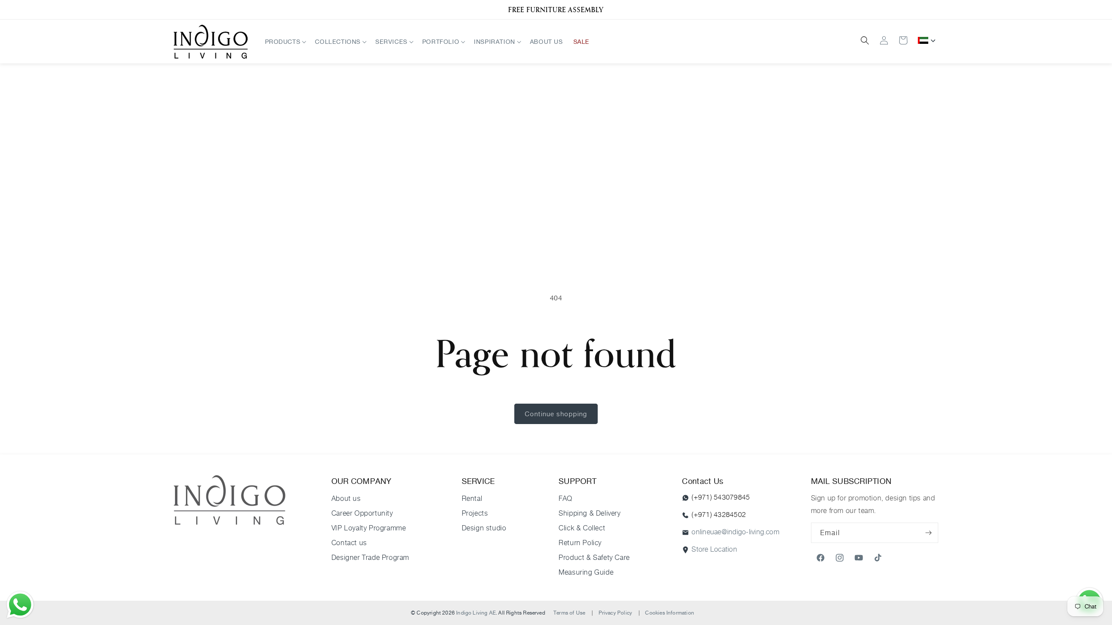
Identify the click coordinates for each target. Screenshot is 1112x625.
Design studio (484, 528)
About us (346, 498)
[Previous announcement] (185, 9)
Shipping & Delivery (589, 513)
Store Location (714, 549)
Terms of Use (569, 612)
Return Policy (580, 543)
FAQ (566, 498)
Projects (475, 513)
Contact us (349, 543)
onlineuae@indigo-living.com (735, 532)
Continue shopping (556, 414)
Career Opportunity (362, 513)
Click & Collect (582, 528)
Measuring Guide (586, 572)
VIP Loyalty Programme (368, 528)
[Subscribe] (928, 533)
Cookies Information (669, 612)
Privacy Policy (615, 612)
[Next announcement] (926, 9)
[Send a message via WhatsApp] (20, 605)
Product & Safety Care (594, 557)
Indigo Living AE (476, 612)
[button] (285, 41)
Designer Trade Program (370, 557)
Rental (472, 498)
